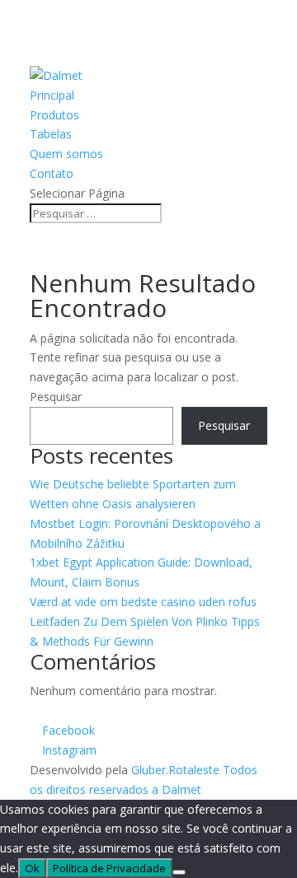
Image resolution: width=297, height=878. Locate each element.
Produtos (54, 115)
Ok (32, 868)
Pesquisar (56, 396)
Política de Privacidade (109, 868)
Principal (52, 95)
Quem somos (66, 153)
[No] (179, 872)
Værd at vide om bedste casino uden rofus (143, 601)
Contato (51, 173)
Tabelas (51, 134)
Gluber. (149, 770)
